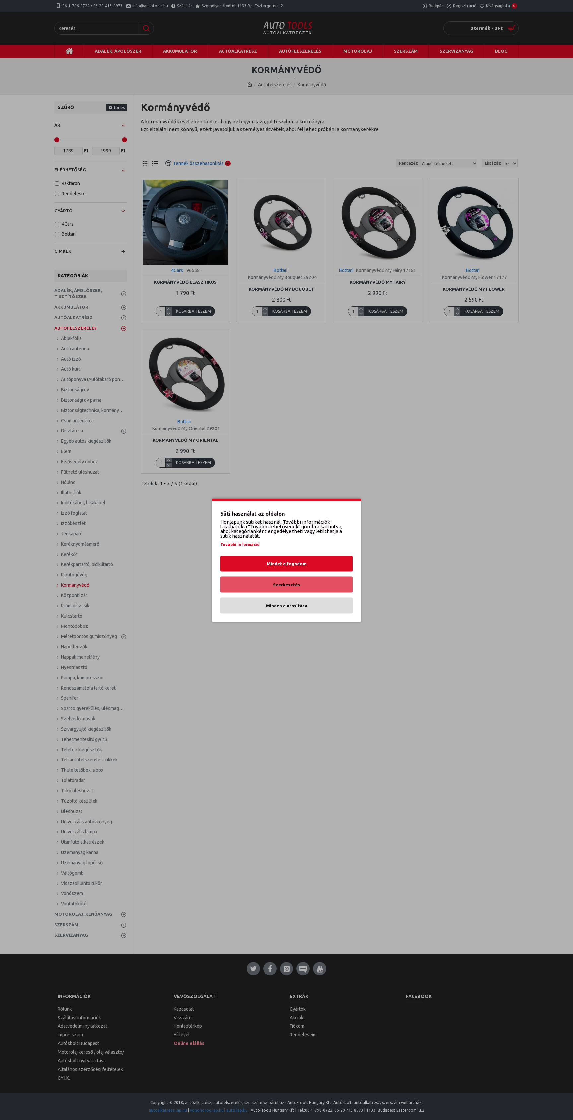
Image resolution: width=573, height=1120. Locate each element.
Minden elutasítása (286, 605)
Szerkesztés (286, 584)
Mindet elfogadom (287, 563)
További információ (240, 544)
